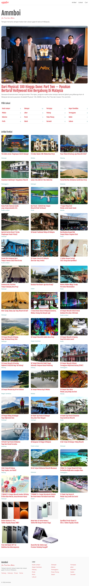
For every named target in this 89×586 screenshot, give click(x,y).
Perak (33, 572)
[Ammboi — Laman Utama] (5, 2)
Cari (86, 2)
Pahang (34, 569)
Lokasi (80, 2)
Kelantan (73, 569)
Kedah (72, 572)
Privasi (16, 573)
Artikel (74, 2)
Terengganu (54, 569)
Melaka (53, 567)
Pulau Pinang (55, 572)
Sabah (53, 574)
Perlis (33, 574)
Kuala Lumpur (36, 564)
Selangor (53, 564)
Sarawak (72, 574)
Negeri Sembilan (37, 567)
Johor (72, 567)
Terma (21, 573)
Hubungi (10, 573)
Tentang (3, 573)
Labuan (34, 577)
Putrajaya (73, 564)
